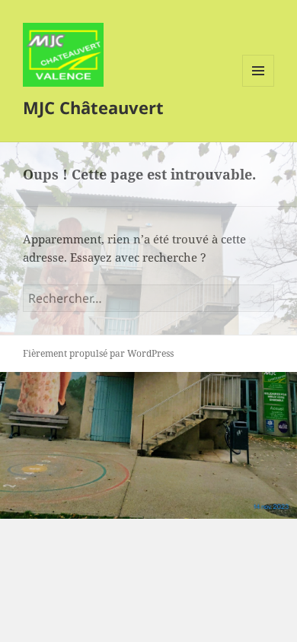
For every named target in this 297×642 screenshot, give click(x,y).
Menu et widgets (258, 86)
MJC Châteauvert (93, 107)
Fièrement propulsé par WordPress (98, 353)
